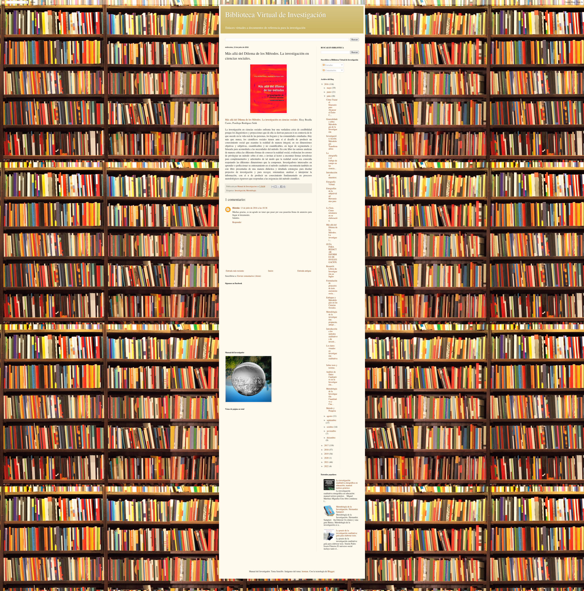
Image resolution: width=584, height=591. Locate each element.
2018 (326, 449)
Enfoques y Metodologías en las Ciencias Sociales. (331, 302)
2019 (326, 453)
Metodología (251, 190)
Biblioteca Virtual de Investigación (275, 14)
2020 (326, 457)
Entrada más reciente (235, 270)
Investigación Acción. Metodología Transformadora (331, 142)
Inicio (270, 270)
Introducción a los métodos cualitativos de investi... (331, 335)
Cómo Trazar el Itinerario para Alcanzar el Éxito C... (331, 107)
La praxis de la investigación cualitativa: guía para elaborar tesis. (346, 533)
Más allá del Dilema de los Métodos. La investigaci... (331, 232)
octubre (330, 426)
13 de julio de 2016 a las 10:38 (254, 207)
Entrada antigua (304, 270)
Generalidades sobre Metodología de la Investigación (331, 125)
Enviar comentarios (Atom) (249, 275)
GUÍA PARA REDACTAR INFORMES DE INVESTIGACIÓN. (331, 253)
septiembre (331, 420)
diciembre (331, 437)
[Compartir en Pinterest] (284, 186)
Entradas (329, 65)
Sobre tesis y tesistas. (331, 366)
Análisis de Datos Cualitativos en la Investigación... (331, 378)
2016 (326, 84)
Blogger (331, 571)
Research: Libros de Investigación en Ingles (331, 271)
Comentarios (330, 70)
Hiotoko (236, 207)
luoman (305, 571)
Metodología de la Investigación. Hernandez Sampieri (347, 509)
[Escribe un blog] (275, 186)
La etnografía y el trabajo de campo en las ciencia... (331, 161)
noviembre (331, 430)
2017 (326, 445)
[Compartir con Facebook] (281, 186)
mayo (329, 87)
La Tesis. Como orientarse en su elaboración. (331, 214)
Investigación (240, 190)
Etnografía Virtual (330, 183)
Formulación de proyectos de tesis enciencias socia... (331, 287)
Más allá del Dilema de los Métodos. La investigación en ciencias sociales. (261, 119)
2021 (326, 462)
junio (329, 91)
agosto (330, 416)
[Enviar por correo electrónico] (272, 186)
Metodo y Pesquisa (331, 409)
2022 (326, 466)
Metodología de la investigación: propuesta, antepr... (331, 318)
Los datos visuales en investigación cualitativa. (331, 353)
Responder (236, 222)
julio (329, 96)
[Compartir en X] (278, 186)
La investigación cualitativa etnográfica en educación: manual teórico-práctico (347, 484)
